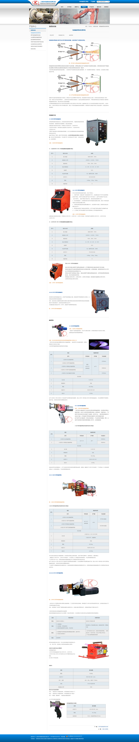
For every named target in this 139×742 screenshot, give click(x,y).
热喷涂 (45, 738)
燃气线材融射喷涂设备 (35, 35)
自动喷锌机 (59, 738)
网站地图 (63, 736)
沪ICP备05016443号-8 (55, 736)
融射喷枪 (71, 35)
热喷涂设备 (33, 30)
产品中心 (84, 6)
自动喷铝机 (54, 738)
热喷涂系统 (33, 48)
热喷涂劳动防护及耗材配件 (36, 46)
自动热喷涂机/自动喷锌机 (36, 44)
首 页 (62, 6)
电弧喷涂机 (49, 738)
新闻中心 (77, 6)
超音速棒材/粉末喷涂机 (36, 39)
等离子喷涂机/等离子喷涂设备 (37, 41)
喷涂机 (42, 738)
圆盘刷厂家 (73, 738)
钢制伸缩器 (81, 738)
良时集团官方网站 (83, 1)
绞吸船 (77, 738)
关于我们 (69, 6)
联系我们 (106, 6)
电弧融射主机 (61, 35)
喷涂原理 (52, 35)
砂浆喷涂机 (38, 738)
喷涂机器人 (68, 738)
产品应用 (92, 6)
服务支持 (99, 6)
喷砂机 (63, 738)
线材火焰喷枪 (105, 729)
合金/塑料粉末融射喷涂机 (36, 37)
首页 (86, 26)
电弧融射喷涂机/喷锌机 (36, 32)
